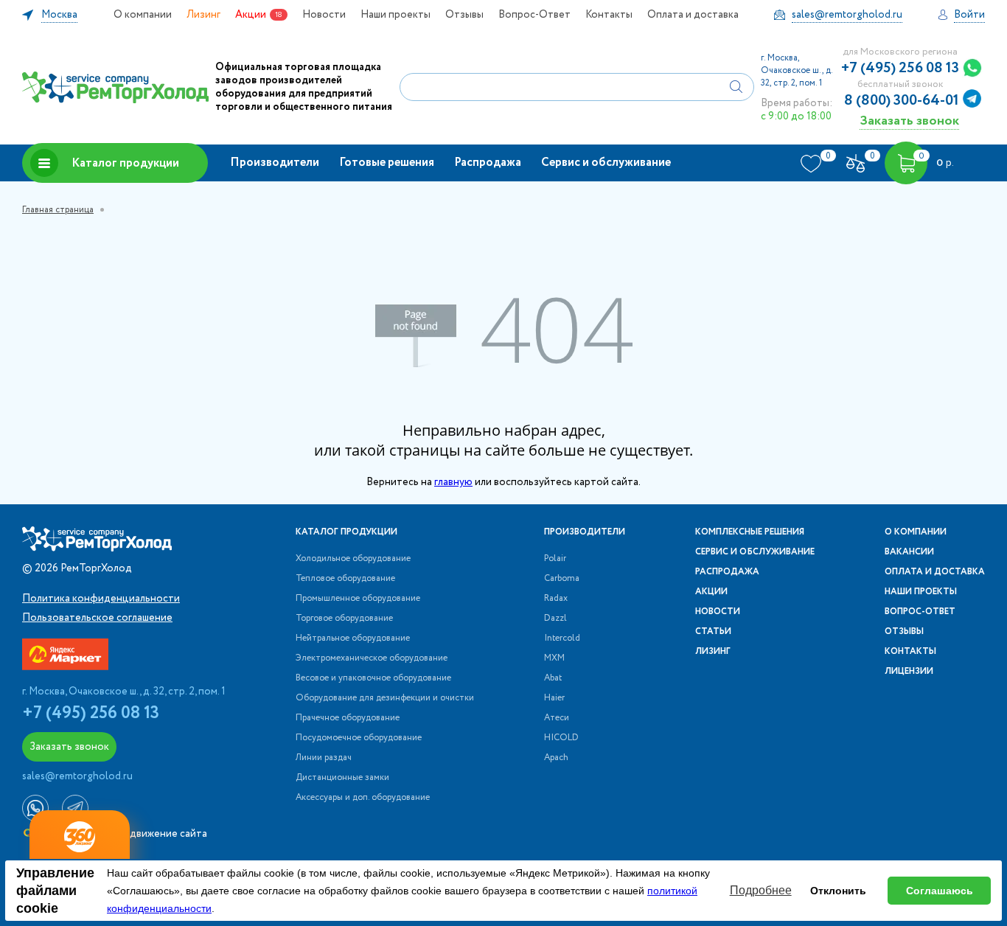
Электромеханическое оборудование (371, 658)
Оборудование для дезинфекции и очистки (385, 698)
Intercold (562, 638)
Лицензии (909, 672)
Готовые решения (386, 162)
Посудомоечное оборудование (359, 738)
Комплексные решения (749, 532)
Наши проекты (395, 15)
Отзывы (464, 15)
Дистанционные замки (342, 778)
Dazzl (555, 618)
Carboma (561, 579)
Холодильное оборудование (353, 559)
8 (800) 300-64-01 (901, 101)
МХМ (554, 658)
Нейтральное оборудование (353, 638)
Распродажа (487, 162)
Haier (554, 698)
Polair (555, 559)
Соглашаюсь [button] (939, 891)
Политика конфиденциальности (101, 599)
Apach (556, 758)
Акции (250, 15)
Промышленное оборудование (358, 599)
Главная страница (58, 209)
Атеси (556, 718)
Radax (556, 599)
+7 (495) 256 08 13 (900, 68)
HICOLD (561, 738)
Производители (274, 162)
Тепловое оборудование (345, 579)
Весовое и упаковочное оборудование (373, 678)
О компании (143, 15)
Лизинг (203, 15)
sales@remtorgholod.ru (77, 776)
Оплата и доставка (693, 15)
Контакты (609, 15)
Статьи (713, 632)
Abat (553, 678)
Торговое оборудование (344, 618)
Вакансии (909, 552)
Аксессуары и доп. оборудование (363, 798)
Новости (324, 15)
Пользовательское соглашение (97, 618)
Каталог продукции (125, 163)
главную (453, 482)
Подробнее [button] (761, 890)
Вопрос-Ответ (534, 15)
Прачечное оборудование (348, 718)
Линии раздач (324, 758)
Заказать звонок (909, 120)
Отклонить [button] (838, 891)
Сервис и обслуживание (606, 162)
